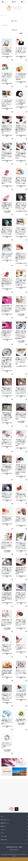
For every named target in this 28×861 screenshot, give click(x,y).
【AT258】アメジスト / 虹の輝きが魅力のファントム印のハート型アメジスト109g (20, 442)
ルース (6, 15)
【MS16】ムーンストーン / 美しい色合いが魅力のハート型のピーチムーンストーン (20, 520)
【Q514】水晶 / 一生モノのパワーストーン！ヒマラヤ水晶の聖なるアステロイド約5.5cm (6, 545)
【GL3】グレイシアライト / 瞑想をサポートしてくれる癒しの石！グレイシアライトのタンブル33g (20, 545)
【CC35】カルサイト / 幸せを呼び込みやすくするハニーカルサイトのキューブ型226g (6, 103)
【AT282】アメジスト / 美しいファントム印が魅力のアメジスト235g (20, 102)
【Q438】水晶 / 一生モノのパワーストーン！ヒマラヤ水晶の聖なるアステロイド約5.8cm (6, 622)
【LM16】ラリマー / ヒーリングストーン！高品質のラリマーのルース (20, 647)
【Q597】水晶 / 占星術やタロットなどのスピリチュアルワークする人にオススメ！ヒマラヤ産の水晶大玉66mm (20, 334)
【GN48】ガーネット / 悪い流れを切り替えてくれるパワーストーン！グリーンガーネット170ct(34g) (6, 77)
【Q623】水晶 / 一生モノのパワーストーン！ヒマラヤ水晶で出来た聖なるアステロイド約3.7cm (6, 308)
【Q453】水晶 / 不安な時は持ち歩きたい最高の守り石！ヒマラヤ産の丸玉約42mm (20, 570)
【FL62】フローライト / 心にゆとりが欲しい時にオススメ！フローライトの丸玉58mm (6, 180)
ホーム (2, 15)
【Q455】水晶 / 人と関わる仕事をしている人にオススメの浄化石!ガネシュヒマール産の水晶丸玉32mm (6, 596)
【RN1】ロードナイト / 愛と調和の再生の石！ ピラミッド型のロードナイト (20, 495)
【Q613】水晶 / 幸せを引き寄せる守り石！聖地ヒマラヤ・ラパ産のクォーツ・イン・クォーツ (6, 334)
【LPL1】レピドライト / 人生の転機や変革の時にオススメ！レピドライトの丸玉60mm (6, 155)
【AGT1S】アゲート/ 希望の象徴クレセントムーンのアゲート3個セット (6, 721)
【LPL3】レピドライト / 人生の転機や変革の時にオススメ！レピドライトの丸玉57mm (20, 155)
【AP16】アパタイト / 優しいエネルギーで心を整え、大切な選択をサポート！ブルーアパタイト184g (6, 231)
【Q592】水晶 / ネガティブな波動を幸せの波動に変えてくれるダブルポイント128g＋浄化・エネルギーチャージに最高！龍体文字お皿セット (6, 363)
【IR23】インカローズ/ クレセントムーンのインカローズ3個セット (20, 672)
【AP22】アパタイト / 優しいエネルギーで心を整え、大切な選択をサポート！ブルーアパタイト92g (20, 205)
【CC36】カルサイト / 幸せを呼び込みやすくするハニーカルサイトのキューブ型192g (20, 76)
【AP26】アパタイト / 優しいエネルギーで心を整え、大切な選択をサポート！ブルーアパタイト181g (20, 180)
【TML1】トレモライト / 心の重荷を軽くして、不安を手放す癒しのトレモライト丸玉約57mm (6, 467)
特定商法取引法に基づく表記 (11, 846)
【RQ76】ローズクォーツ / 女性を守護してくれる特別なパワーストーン (6, 519)
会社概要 (20, 846)
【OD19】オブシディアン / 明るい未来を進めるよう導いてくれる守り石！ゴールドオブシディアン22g (20, 596)
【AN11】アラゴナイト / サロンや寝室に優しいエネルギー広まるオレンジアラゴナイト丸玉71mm (20, 231)
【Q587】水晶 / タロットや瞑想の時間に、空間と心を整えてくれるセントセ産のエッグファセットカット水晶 (6, 416)
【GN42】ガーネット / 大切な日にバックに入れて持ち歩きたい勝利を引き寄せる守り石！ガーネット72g (6, 282)
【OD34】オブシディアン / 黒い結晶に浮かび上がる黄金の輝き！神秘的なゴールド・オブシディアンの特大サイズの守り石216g (20, 469)
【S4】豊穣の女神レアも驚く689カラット (21, 720)
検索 (15, 1)
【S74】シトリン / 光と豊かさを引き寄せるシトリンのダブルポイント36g (6, 255)
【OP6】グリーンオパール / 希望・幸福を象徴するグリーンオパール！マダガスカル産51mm (20, 282)
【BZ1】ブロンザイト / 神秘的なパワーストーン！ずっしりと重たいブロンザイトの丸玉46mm (6, 648)
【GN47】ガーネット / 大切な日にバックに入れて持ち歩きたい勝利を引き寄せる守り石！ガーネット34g (20, 257)
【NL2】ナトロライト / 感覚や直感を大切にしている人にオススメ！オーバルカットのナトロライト (6, 390)
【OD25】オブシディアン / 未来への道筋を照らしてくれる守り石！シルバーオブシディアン (20, 622)
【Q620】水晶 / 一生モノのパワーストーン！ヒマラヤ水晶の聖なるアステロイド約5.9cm (20, 308)
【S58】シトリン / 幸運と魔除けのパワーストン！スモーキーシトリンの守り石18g (20, 360)
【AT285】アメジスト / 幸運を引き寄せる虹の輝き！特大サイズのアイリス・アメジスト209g (6, 205)
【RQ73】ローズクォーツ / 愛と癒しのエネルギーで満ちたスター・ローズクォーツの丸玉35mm (6, 570)
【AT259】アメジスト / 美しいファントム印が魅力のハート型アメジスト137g (6, 442)
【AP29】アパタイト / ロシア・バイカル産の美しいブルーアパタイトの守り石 (20, 51)
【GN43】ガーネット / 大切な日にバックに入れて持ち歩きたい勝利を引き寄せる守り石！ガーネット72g (6, 129)
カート (24, 1)
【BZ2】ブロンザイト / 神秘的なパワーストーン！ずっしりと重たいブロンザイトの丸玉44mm (6, 697)
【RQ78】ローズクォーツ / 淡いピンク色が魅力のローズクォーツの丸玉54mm (6, 495)
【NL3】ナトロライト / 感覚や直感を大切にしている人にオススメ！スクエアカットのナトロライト (20, 390)
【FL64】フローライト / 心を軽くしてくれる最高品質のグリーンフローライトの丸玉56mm (6, 51)
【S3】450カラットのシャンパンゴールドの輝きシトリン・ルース (6, 745)
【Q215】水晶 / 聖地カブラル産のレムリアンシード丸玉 (20, 695)
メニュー (5, 1)
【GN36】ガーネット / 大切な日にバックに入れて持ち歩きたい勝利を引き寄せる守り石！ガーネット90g (20, 129)
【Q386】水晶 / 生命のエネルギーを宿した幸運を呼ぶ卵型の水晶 (6, 672)
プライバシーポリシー (14, 849)
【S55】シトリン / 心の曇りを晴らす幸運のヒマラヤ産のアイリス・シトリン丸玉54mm (20, 415)
